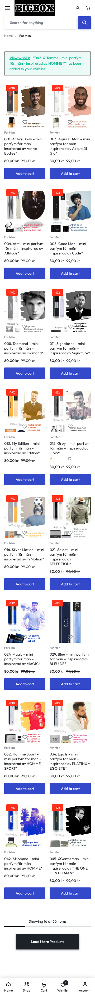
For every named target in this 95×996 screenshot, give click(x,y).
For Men (9, 132)
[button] (24, 173)
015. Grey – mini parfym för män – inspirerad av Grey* (69, 448)
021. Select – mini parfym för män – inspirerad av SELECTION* (64, 556)
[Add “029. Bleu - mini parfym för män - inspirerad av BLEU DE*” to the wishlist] (70, 637)
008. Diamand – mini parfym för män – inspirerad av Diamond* (24, 348)
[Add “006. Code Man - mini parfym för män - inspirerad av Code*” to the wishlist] (70, 227)
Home (8, 36)
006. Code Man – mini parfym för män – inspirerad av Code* (68, 248)
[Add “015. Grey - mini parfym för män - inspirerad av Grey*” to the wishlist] (70, 427)
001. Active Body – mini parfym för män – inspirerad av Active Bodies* (23, 146)
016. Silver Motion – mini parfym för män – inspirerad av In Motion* (24, 554)
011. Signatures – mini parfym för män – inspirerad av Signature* (70, 348)
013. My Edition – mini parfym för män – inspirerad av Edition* (22, 448)
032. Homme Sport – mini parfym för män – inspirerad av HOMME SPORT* (22, 761)
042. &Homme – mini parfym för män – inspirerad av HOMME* (23, 863)
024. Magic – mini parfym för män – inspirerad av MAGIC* (22, 659)
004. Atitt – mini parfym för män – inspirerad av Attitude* (23, 248)
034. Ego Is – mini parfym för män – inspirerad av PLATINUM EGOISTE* (70, 761)
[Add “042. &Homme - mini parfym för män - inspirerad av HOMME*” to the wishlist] (25, 842)
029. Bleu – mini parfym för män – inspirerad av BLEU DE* (69, 659)
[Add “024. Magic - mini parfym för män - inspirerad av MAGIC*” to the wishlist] (25, 637)
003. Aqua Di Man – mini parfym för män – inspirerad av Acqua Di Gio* (70, 146)
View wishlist (20, 58)
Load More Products (47, 941)
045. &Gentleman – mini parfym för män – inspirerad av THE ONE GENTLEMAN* (69, 865)
